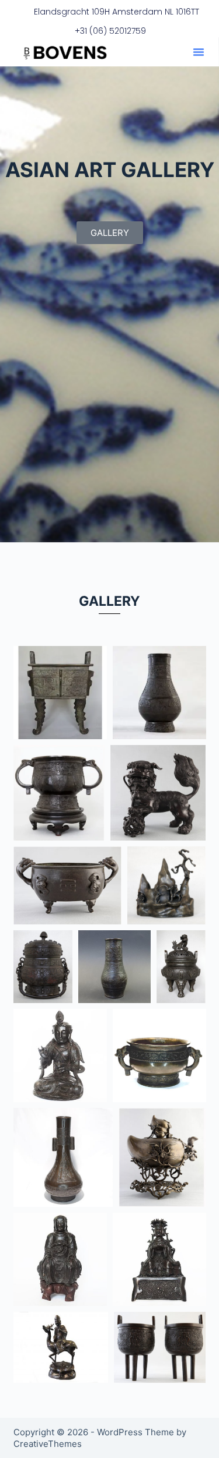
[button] (198, 52)
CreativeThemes (47, 1443)
